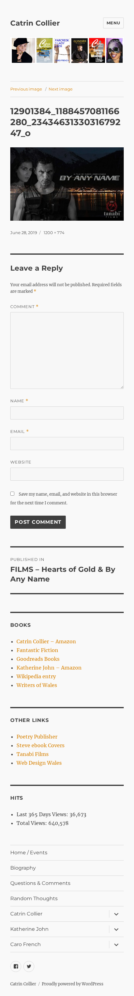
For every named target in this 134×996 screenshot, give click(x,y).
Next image (61, 88)
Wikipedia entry (36, 676)
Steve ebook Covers (41, 745)
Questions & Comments (40, 883)
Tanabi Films (33, 754)
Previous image (26, 88)
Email (19, 431)
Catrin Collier (35, 23)
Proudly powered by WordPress (72, 984)
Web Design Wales (39, 763)
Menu (113, 22)
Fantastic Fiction (37, 650)
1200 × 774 (54, 232)
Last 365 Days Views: (43, 814)
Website (20, 461)
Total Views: (32, 823)
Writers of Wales (37, 685)
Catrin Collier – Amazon (46, 641)
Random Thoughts (34, 898)
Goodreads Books (38, 659)
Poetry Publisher (37, 737)
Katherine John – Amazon (49, 668)
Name (19, 401)
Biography (23, 868)
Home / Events (28, 853)
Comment (24, 306)
